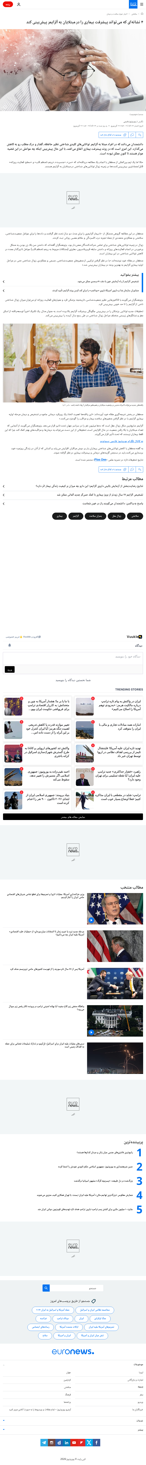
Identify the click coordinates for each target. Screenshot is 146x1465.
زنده (8, 4)
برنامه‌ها (67, 1402)
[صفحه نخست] (142, 14)
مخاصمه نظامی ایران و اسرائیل (95, 1310)
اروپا (141, 1372)
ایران (81, 1318)
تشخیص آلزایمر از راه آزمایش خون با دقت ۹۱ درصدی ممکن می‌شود (108, 281)
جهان (68, 1372)
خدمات (139, 1421)
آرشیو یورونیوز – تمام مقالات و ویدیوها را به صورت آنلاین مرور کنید (40, 1409)
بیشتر (140, 1430)
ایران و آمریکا (64, 1336)
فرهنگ (68, 1395)
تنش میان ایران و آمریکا (92, 1336)
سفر (141, 1395)
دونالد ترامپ (63, 1318)
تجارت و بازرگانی (135, 1380)
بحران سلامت (95, 516)
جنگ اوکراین (100, 1318)
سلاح (45, 1336)
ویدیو (140, 1402)
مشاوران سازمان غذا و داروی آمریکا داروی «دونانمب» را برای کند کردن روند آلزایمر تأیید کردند (95, 290)
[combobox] (73, 1288)
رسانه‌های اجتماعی (40, 1327)
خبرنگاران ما (137, 1409)
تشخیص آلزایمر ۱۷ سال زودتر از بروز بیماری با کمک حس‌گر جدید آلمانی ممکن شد (100, 495)
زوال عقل (116, 516)
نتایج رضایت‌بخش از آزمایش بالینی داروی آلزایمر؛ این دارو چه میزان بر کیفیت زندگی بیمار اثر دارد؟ (89, 486)
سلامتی (134, 14)
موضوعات (138, 1364)
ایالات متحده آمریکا (69, 1327)
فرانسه (43, 1318)
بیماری (59, 516)
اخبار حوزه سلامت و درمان (117, 14)
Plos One (100, 460)
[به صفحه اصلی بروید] (133, 4)
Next (140, 1387)
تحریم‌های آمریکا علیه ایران (101, 1327)
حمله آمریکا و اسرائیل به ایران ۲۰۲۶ (53, 1310)
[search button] (46, 1288)
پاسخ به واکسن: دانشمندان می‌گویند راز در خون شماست (112, 504)
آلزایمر (76, 516)
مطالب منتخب (131, 887)
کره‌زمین (67, 1380)
